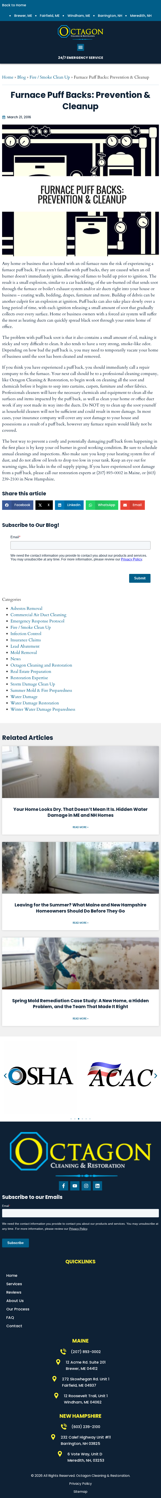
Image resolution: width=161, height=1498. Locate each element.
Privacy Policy (80, 1483)
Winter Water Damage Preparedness (42, 709)
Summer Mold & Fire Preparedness (41, 690)
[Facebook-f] (63, 1185)
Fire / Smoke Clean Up (50, 77)
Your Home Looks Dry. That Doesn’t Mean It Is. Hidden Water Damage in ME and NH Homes (80, 812)
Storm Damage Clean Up (32, 684)
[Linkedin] (97, 1185)
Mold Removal (23, 652)
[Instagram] (86, 1185)
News (15, 659)
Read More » (80, 827)
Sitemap (80, 1491)
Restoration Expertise (29, 678)
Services (14, 1283)
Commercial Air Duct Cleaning (38, 615)
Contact (14, 1325)
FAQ (10, 1317)
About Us (15, 1300)
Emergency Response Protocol (37, 621)
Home (7, 77)
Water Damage (24, 697)
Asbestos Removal (26, 608)
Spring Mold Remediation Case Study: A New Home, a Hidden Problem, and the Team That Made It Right (80, 1004)
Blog (21, 77)
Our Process (17, 1309)
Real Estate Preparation (30, 671)
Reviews (13, 1292)
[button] (80, 47)
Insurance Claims (25, 640)
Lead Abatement (24, 646)
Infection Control (25, 634)
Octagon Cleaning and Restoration (41, 665)
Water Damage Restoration (34, 703)
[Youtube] (74, 1185)
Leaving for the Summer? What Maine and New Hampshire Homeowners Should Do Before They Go (80, 908)
